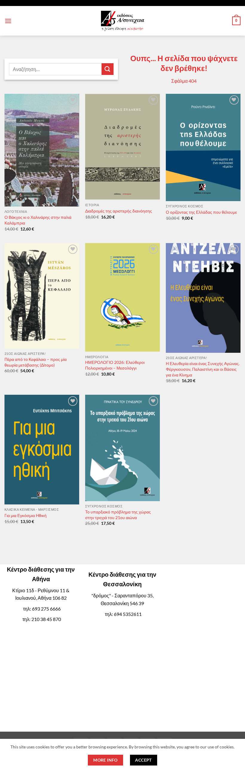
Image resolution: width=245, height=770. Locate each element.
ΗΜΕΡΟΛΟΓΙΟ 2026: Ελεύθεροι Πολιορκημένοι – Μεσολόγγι (115, 365)
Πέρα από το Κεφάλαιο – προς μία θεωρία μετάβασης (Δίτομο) (35, 362)
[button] (8, 20)
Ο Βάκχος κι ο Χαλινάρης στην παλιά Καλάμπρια (37, 220)
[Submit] (108, 69)
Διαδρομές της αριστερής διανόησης (118, 210)
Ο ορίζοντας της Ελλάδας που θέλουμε (201, 212)
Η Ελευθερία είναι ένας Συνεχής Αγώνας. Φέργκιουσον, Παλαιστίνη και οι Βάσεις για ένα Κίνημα (203, 369)
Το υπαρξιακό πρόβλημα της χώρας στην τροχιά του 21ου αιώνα (118, 514)
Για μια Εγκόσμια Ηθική (25, 515)
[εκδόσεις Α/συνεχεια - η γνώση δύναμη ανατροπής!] (122, 21)
